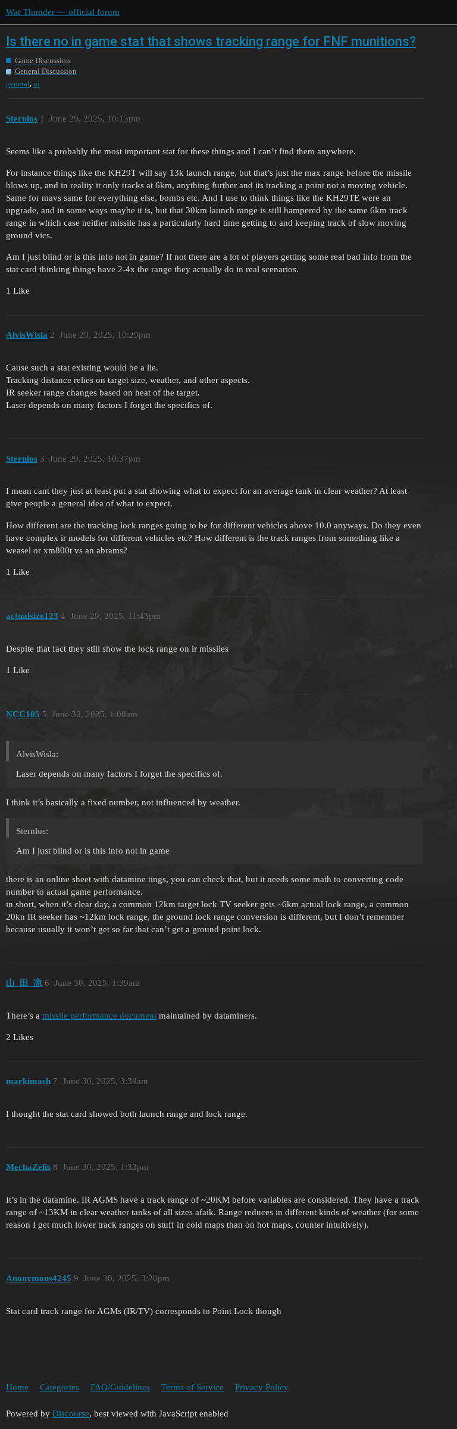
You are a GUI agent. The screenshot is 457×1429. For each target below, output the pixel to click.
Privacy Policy (262, 1387)
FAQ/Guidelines (120, 1387)
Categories (59, 1387)
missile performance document (99, 1015)
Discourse (70, 1413)
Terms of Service (192, 1387)
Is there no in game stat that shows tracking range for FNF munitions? (211, 41)
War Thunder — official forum (63, 12)
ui (36, 83)
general (18, 83)
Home (17, 1387)
